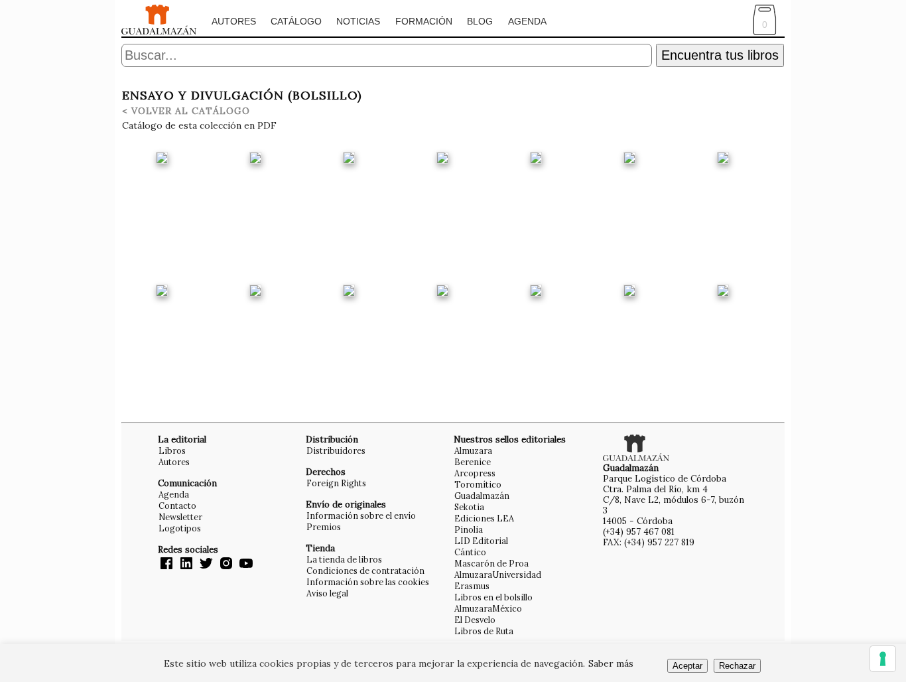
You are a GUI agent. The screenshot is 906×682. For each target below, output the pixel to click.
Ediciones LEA (484, 518)
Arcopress (474, 473)
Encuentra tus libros (720, 55)
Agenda (527, 21)
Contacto (177, 505)
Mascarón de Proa (491, 563)
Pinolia (468, 529)
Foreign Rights (336, 483)
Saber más (610, 663)
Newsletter (180, 517)
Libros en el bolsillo (493, 597)
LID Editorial (481, 540)
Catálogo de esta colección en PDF (199, 125)
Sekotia (469, 507)
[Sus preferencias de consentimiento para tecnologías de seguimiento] (882, 658)
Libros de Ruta (483, 631)
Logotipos (180, 528)
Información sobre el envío (361, 515)
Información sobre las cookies (367, 582)
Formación (423, 21)
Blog (480, 21)
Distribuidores (335, 450)
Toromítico (477, 484)
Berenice (472, 461)
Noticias (358, 21)
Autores (234, 21)
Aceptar (687, 666)
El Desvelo (474, 619)
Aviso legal (327, 593)
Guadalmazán (481, 495)
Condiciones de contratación (365, 570)
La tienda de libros (344, 559)
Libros (172, 450)
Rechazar (737, 666)
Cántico (470, 552)
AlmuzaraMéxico (488, 608)
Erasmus (471, 585)
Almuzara (473, 450)
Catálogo (296, 21)
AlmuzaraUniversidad (497, 574)
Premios (323, 526)
